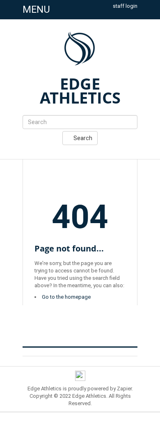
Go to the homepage (66, 297)
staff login (125, 6)
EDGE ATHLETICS (80, 90)
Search (82, 138)
